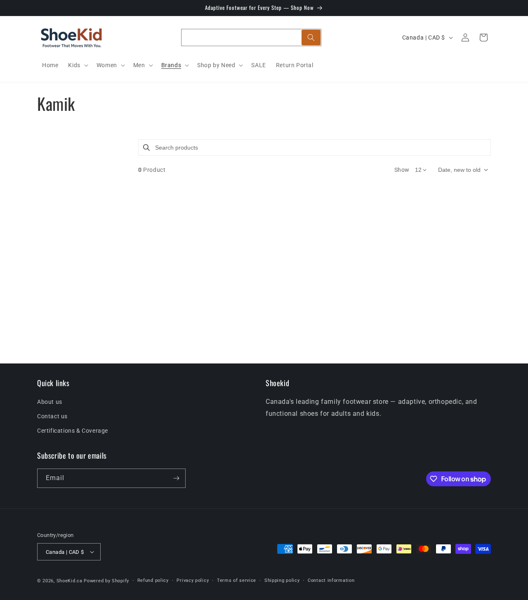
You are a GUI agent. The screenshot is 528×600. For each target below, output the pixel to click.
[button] (77, 65)
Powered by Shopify (106, 581)
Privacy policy (193, 580)
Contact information (331, 580)
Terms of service (236, 580)
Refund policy (153, 580)
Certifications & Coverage (72, 430)
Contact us (52, 416)
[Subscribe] (176, 478)
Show (402, 169)
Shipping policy (282, 580)
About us (49, 401)
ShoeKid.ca (69, 581)
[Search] (311, 37)
